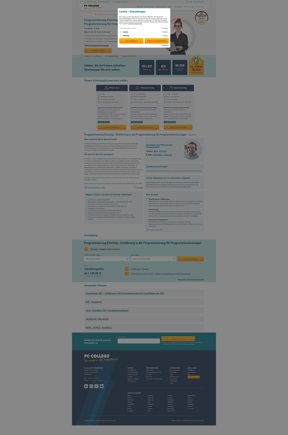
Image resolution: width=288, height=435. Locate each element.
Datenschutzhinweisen (135, 23)
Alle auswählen (131, 41)
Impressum (165, 45)
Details (165, 28)
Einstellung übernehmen (156, 41)
